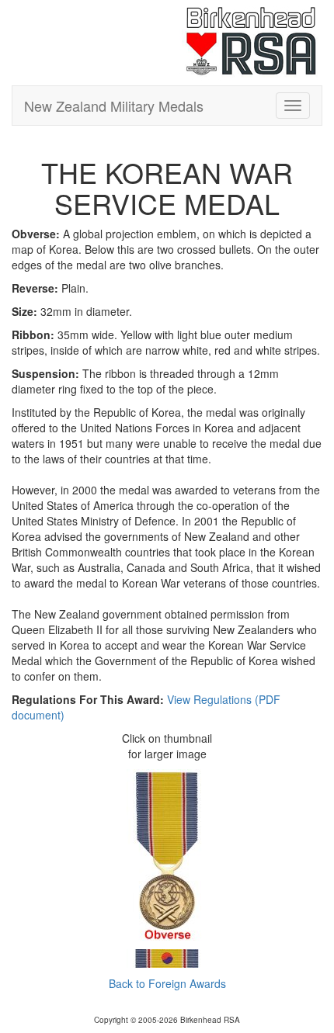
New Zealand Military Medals (114, 105)
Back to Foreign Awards (167, 983)
